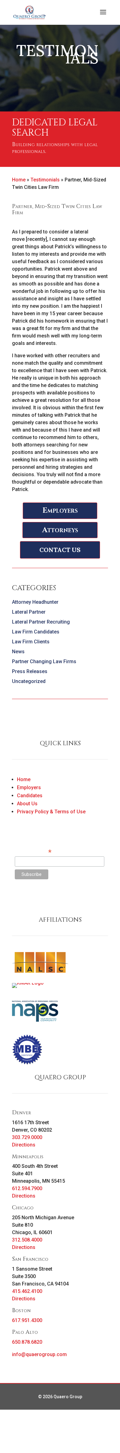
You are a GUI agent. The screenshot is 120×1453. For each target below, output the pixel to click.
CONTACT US (60, 550)
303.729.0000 (27, 1137)
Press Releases (29, 671)
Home (19, 180)
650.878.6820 (27, 1342)
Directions (23, 1145)
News (18, 652)
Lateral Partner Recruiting (41, 622)
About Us (27, 804)
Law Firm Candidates (35, 632)
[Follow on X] (29, 900)
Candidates (29, 795)
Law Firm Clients (31, 642)
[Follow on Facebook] (17, 900)
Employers (60, 511)
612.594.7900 (27, 1188)
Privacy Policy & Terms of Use (51, 812)
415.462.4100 (27, 1291)
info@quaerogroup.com (39, 1354)
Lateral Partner (29, 612)
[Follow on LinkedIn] (41, 900)
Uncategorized (29, 681)
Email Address (33, 851)
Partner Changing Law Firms (44, 661)
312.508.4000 (27, 1240)
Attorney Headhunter (35, 602)
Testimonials (45, 180)
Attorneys (60, 530)
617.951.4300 (27, 1320)
